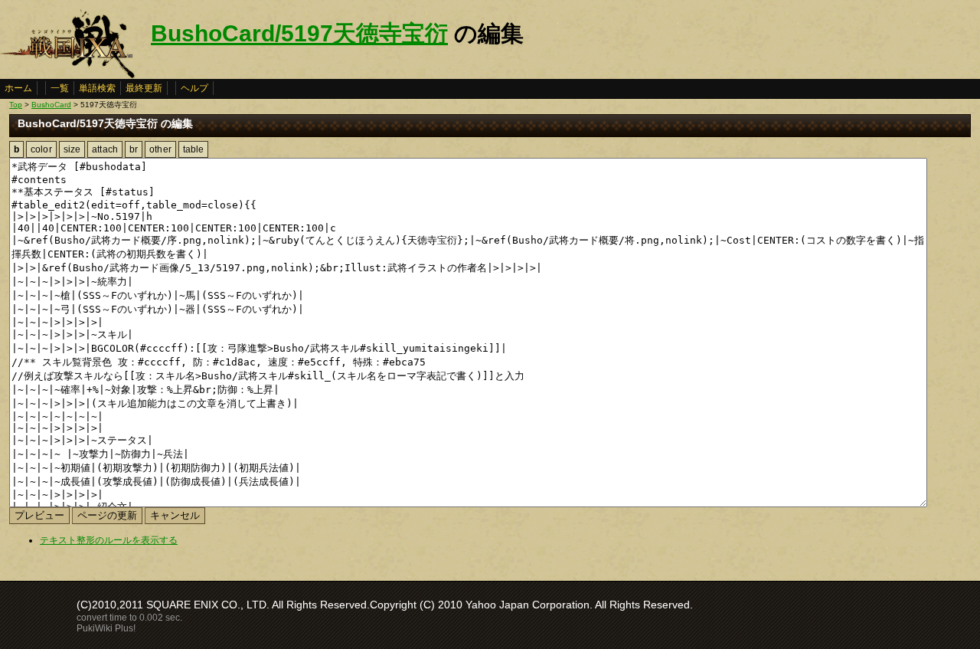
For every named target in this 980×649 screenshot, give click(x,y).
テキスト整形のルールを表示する (109, 540)
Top (15, 104)
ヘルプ (194, 88)
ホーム (18, 88)
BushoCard (51, 104)
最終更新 (144, 88)
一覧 (60, 88)
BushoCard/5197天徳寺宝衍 (299, 33)
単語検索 (97, 88)
